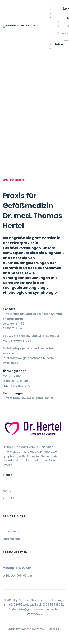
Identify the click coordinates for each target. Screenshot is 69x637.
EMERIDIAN (54, 629)
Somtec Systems (32, 629)
